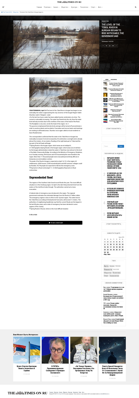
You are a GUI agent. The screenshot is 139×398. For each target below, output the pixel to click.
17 (110, 247)
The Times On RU (7, 12)
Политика (47, 7)
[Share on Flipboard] (109, 45)
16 (107, 247)
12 (116, 244)
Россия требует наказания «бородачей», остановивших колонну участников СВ (113, 306)
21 (122, 247)
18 (113, 247)
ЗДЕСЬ (88, 393)
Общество (64, 7)
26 (116, 250)
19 (116, 247)
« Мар (105, 254)
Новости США (116, 269)
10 (110, 244)
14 (122, 244)
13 (119, 244)
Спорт (93, 7)
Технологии (84, 7)
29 (105, 252)
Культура (74, 7)
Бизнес (55, 7)
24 (111, 250)
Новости (108, 269)
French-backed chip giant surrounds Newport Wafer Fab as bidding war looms (113, 321)
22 (105, 250)
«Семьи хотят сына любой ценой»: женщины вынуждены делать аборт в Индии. (113, 314)
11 (113, 244)
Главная (39, 7)
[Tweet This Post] (106, 45)
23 (108, 250)
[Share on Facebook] (103, 45)
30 (108, 252)
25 (114, 250)
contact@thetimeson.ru (104, 393)
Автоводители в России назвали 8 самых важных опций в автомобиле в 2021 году (113, 298)
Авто (99, 7)
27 (119, 250)
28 (122, 250)
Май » (109, 254)
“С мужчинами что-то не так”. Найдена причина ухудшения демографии (113, 289)
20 (119, 247)
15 (105, 247)
